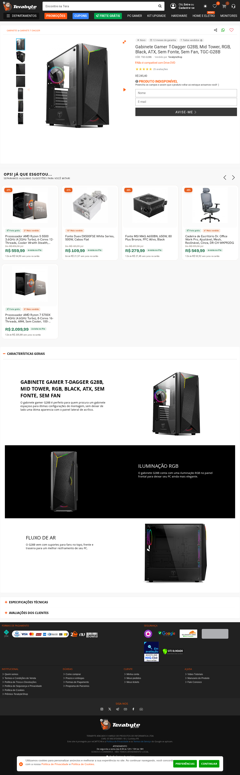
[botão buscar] (159, 6)
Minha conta (133, 674)
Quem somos (11, 674)
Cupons (80, 16)
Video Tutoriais (195, 674)
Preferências (185, 763)
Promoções (55, 16)
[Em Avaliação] (151, 652)
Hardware (179, 16)
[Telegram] (117, 709)
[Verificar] (173, 652)
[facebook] (133, 709)
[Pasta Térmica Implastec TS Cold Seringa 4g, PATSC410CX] (210, 207)
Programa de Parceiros (77, 686)
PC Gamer (134, 16)
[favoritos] (205, 6)
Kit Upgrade (156, 16)
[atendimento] (233, 6)
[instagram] (102, 709)
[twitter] (109, 709)
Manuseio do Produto (198, 678)
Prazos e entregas (75, 678)
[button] (125, 42)
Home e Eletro (204, 16)
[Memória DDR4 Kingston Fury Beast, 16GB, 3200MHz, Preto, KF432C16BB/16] (30, 285)
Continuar (209, 763)
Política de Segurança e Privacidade (23, 686)
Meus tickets (133, 682)
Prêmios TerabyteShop (16, 694)
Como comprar (73, 674)
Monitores (228, 16)
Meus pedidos (134, 678)
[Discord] (141, 709)
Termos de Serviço (142, 741)
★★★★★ (151, 69)
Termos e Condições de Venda (20, 678)
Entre (187, 4)
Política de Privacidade (117, 741)
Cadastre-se (186, 7)
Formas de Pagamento (77, 682)
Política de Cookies (14, 690)
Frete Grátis (110, 16)
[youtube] (125, 709)
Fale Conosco (195, 682)
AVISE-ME (185, 112)
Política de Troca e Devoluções (20, 682)
